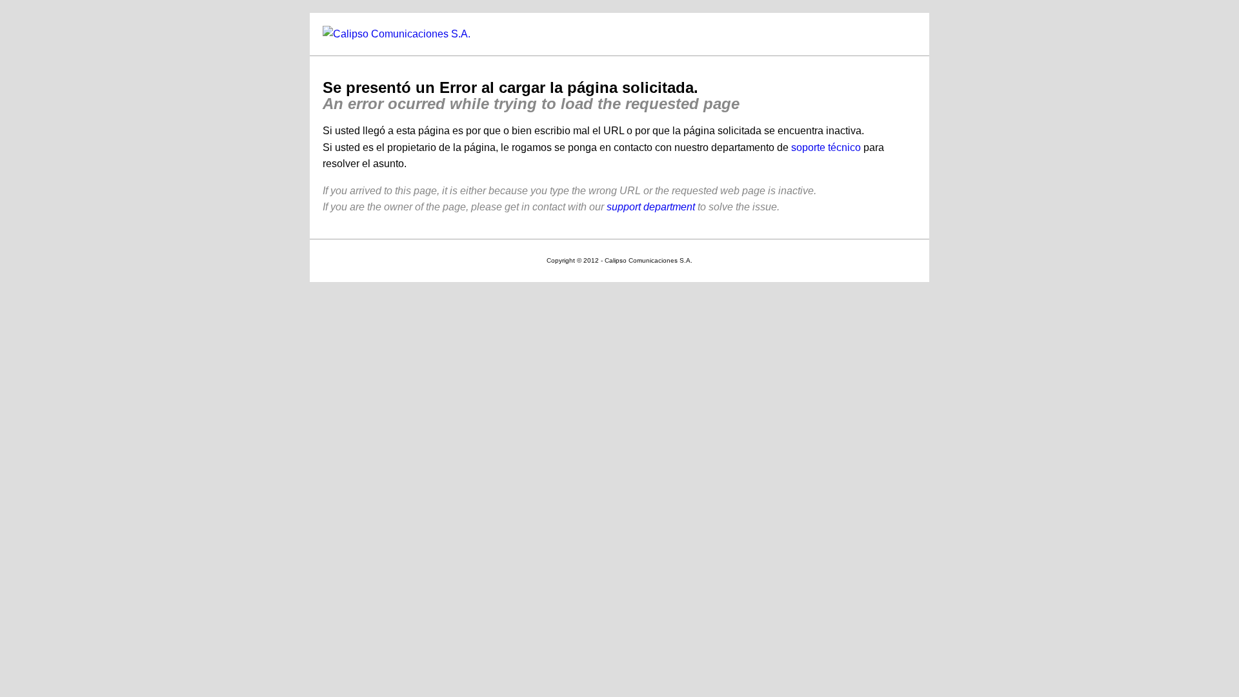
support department (651, 206)
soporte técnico (826, 147)
